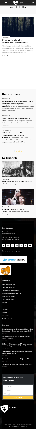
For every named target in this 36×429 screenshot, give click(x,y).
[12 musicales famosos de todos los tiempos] (18, 197)
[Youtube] (30, 245)
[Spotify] (12, 245)
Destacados (6, 130)
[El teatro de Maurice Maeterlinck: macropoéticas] (18, 27)
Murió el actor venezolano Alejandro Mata (16, 359)
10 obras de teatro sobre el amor (13, 181)
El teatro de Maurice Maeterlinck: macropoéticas (15, 41)
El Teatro (5, 55)
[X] (25, 245)
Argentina (6, 98)
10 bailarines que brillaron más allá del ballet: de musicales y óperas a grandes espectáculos (17, 103)
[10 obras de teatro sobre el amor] (18, 169)
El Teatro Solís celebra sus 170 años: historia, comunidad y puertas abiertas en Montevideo (17, 135)
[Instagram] (8, 245)
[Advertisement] (18, 74)
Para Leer (6, 37)
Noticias (5, 361)
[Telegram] (16, 245)
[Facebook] (3, 245)
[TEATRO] (18, 2)
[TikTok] (21, 245)
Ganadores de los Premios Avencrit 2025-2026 (17, 364)
